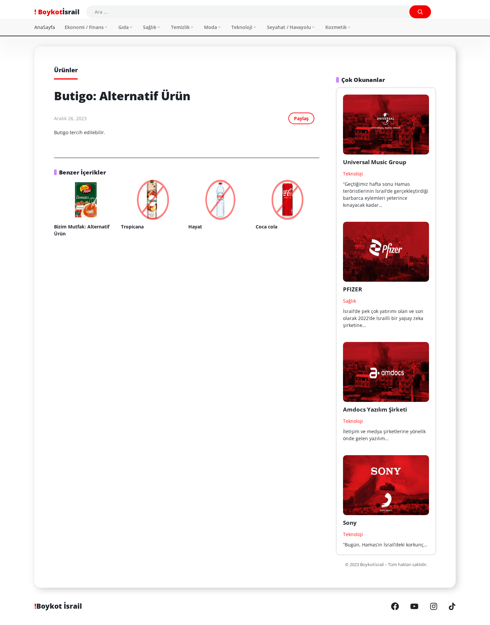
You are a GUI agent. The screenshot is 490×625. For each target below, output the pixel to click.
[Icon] (395, 606)
